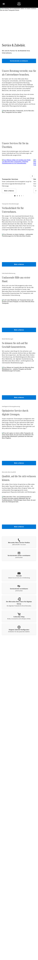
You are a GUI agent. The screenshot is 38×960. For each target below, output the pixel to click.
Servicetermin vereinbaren (19, 61)
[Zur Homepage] (19, 4)
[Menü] (3, 4)
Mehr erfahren (19, 264)
